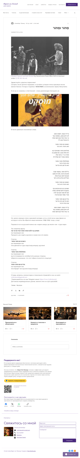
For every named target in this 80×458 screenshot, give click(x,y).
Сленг (59, 12)
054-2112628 (20, 432)
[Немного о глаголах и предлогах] (40, 313)
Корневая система (50, 12)
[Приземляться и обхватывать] (14, 313)
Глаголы (14, 12)
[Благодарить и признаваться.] (65, 313)
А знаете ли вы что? (37, 12)
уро (4, 6)
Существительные (24, 12)
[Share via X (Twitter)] (15, 290)
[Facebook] (72, 451)
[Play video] (40, 110)
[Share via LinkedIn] (19, 290)
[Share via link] (23, 290)
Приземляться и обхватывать (10, 323)
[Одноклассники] (75, 451)
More (65, 12)
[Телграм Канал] (69, 451)
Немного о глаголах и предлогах (38, 323)
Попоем (13, 285)
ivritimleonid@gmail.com (23, 430)
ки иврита (8, 6)
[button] (72, 4)
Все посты (6, 12)
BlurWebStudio (32, 451)
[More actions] (68, 23)
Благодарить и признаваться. (61, 323)
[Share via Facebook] (12, 290)
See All (75, 304)
